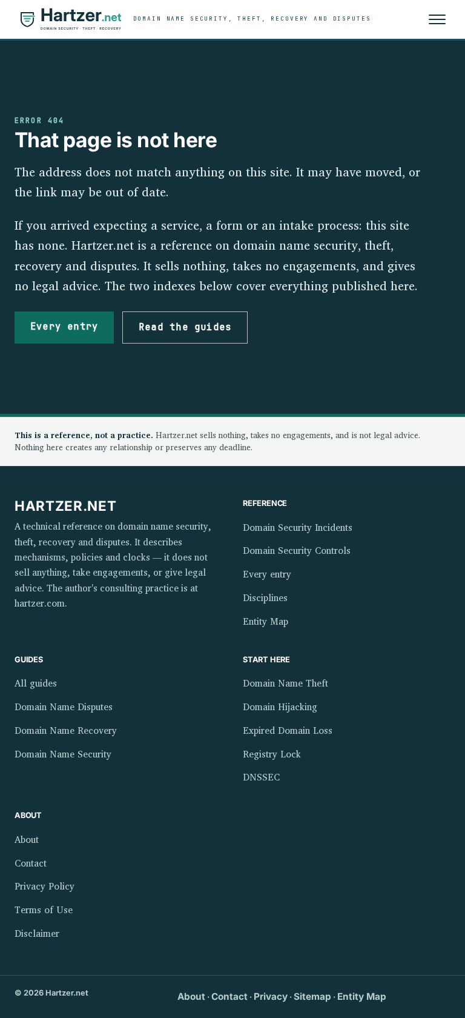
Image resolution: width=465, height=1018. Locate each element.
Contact (31, 863)
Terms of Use (44, 909)
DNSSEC (261, 777)
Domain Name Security (63, 754)
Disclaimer (37, 933)
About (27, 839)
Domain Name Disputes (64, 706)
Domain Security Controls (297, 550)
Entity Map (265, 621)
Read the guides (185, 327)
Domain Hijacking (280, 706)
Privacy (271, 996)
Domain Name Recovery (66, 730)
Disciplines (265, 597)
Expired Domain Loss (287, 730)
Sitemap (312, 996)
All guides (36, 683)
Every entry (64, 327)
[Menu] (437, 19)
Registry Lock (272, 754)
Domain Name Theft (285, 683)
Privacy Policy (44, 886)
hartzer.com (40, 603)
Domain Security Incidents (297, 527)
